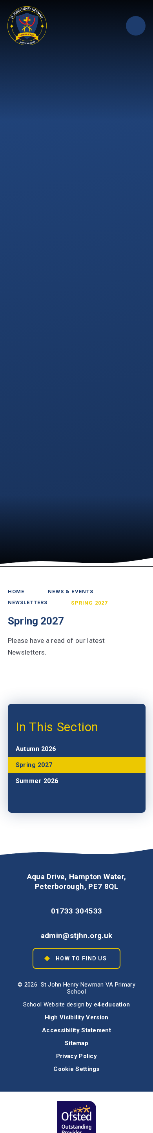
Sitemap (76, 1043)
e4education (112, 1004)
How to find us (81, 958)
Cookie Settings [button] (76, 1068)
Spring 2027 (89, 602)
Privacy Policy (76, 1056)
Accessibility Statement (76, 1030)
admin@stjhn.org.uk (77, 935)
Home (16, 591)
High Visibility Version (77, 1017)
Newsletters (28, 602)
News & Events (70, 591)
